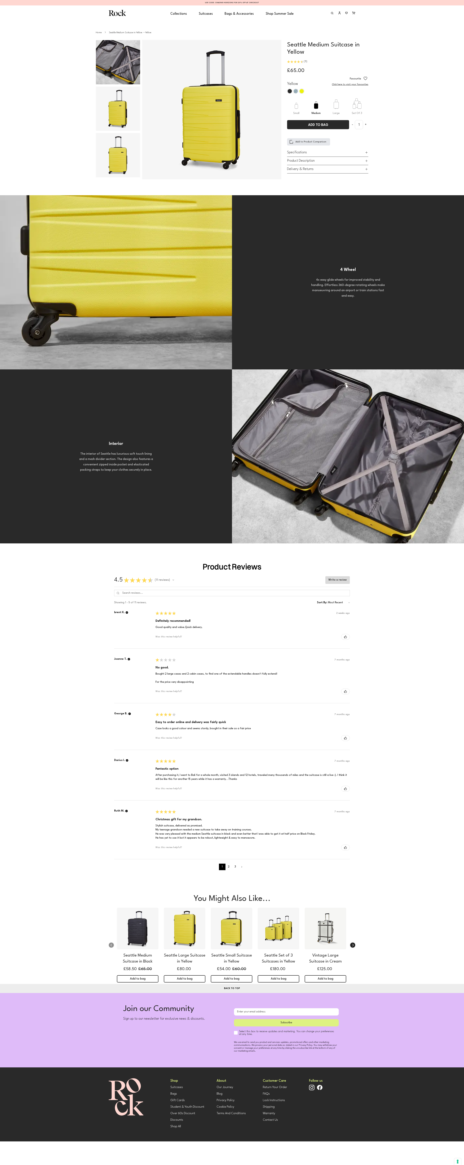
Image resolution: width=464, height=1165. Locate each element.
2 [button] (228, 866)
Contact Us (270, 1119)
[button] (173, 580)
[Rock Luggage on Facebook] (319, 1089)
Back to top (232, 988)
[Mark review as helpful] (345, 637)
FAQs (266, 1093)
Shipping (269, 1106)
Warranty (269, 1113)
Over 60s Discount (182, 1113)
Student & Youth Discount (187, 1106)
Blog (219, 1093)
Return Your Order (275, 1087)
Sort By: (322, 602)
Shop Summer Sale (280, 13)
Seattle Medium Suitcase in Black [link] (137, 958)
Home (99, 32)
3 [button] (235, 866)
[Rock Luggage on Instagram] (311, 1089)
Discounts (176, 1119)
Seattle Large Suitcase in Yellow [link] (184, 958)
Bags (173, 1093)
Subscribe (286, 1022)
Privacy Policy (226, 1100)
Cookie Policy (225, 1106)
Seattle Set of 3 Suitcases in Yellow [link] (278, 958)
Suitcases (206, 13)
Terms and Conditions (231, 1113)
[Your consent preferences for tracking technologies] (457, 1161)
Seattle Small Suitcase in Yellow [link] (231, 958)
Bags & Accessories (239, 13)
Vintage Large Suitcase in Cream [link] (325, 958)
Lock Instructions (274, 1100)
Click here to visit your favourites (350, 84)
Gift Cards (177, 1100)
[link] (137, 929)
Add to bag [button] (138, 978)
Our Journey (225, 1087)
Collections (178, 13)
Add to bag (318, 125)
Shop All (175, 1126)
